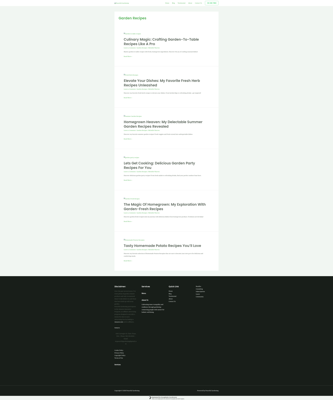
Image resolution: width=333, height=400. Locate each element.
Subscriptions (200, 291)
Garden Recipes (142, 48)
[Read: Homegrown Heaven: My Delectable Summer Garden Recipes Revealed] (133, 116)
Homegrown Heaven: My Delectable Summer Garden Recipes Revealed (163, 124)
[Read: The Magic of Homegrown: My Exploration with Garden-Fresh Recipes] (132, 199)
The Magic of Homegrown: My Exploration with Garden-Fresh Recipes (165, 206)
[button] (212, 3)
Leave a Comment (130, 48)
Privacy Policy (119, 353)
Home (167, 3)
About (190, 3)
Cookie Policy (118, 350)
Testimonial (181, 3)
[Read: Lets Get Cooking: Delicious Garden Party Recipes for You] (131, 157)
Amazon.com (118, 322)
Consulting (199, 289)
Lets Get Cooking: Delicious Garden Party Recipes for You (159, 165)
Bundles (198, 286)
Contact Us (198, 3)
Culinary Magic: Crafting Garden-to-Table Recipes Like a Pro (161, 41)
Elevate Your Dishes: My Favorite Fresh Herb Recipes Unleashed (162, 83)
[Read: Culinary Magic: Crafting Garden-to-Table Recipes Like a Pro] (132, 34)
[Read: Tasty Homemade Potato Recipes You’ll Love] (134, 240)
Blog (173, 3)
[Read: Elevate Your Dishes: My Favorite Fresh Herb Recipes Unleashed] (131, 75)
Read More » (128, 56)
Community (200, 297)
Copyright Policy (119, 355)
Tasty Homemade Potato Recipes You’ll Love (162, 245)
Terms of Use (118, 358)
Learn (198, 294)
